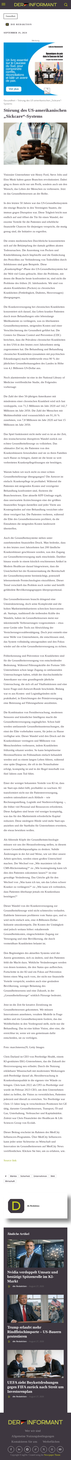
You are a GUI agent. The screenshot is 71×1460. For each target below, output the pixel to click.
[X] (44, 1449)
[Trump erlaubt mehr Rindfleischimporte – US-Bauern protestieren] (35, 1309)
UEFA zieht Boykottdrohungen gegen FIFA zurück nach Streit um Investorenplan (35, 1387)
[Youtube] (60, 1449)
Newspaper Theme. (52, 1455)
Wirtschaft (10, 1181)
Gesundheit (10, 16)
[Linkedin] (19, 1449)
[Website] (52, 1449)
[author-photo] (9, 1286)
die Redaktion (21, 24)
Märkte (13, 1176)
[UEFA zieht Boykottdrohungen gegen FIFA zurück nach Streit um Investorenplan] (35, 1364)
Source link (10, 1160)
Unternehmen (40, 1176)
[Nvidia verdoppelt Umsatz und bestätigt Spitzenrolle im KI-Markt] (35, 1254)
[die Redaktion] (7, 24)
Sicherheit (25, 1176)
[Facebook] (11, 1449)
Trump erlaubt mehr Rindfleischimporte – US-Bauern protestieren (34, 1331)
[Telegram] (27, 1449)
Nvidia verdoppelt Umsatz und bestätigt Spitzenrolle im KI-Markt (32, 1276)
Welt (53, 1176)
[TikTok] (35, 1449)
